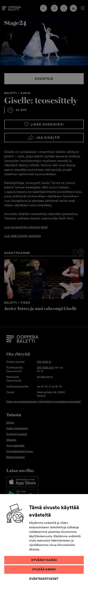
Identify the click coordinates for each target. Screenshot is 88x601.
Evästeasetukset (44, 578)
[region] (44, 547)
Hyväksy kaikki (44, 560)
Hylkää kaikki (44, 569)
